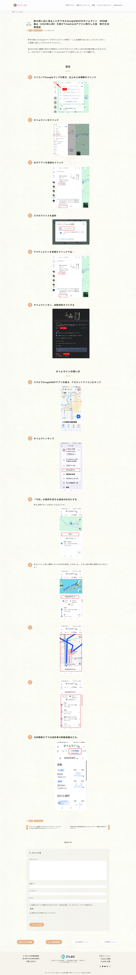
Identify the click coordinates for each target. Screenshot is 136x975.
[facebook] (100, 966)
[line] (103, 966)
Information (38, 30)
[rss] (107, 966)
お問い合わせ (31, 961)
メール (32, 891)
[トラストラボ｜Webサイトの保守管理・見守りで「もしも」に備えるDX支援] (19, 5)
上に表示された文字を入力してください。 (43, 913)
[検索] (110, 966)
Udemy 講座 (106, 958)
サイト (31, 898)
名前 (31, 884)
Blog (30, 30)
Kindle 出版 (105, 961)
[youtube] (105, 966)
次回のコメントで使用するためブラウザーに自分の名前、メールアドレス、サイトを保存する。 (62, 905)
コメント (33, 859)
